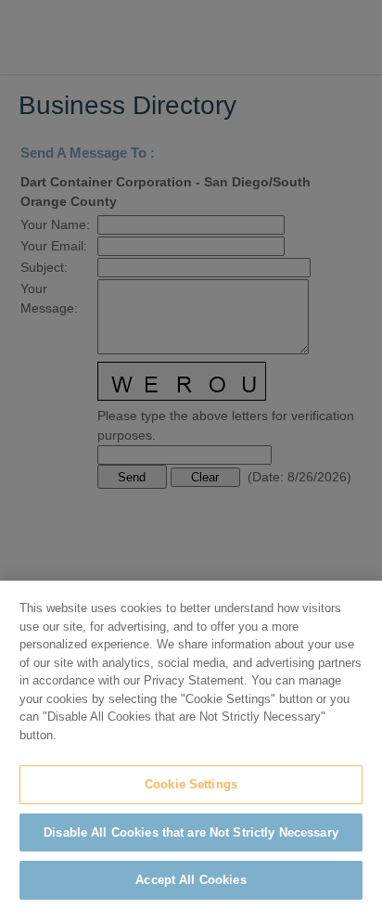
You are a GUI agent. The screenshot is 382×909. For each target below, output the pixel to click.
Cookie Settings (191, 784)
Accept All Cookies (190, 880)
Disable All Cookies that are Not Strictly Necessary (191, 832)
